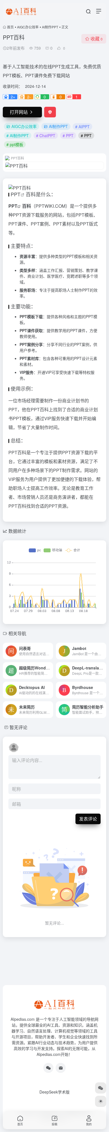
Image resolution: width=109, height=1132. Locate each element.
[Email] (61, 1068)
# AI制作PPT (17, 135)
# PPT (68, 135)
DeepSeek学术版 (54, 1092)
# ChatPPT (45, 135)
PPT (15, 194)
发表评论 (88, 819)
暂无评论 (18, 727)
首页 (10, 27)
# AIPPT (82, 126)
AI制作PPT (50, 27)
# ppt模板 (14, 144)
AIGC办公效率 (28, 27)
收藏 (97, 38)
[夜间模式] (100, 1101)
